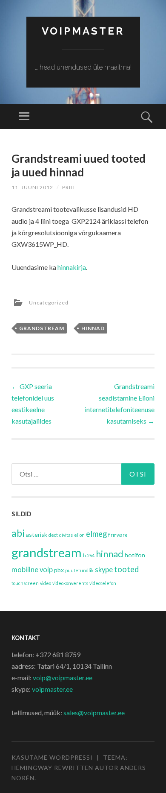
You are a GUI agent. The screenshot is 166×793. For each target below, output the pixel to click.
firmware (118, 535)
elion (79, 535)
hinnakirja (71, 267)
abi (18, 533)
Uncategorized (49, 302)
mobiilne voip (32, 569)
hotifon (135, 555)
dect (53, 535)
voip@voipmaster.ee (62, 677)
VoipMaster (83, 31)
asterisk (36, 534)
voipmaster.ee (52, 689)
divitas (66, 535)
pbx (59, 570)
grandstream (41, 328)
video (45, 583)
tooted (126, 569)
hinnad (93, 328)
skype (104, 569)
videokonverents (70, 583)
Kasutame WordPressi (52, 757)
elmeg (96, 533)
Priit (69, 187)
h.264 (88, 555)
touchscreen (25, 583)
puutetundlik (79, 570)
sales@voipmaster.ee (94, 712)
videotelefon (102, 583)
